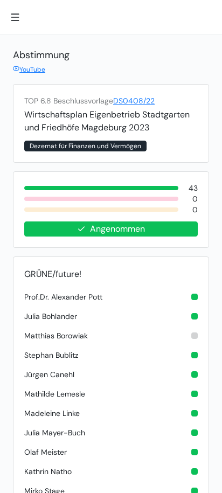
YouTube (32, 69)
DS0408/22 (134, 101)
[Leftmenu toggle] (15, 17)
